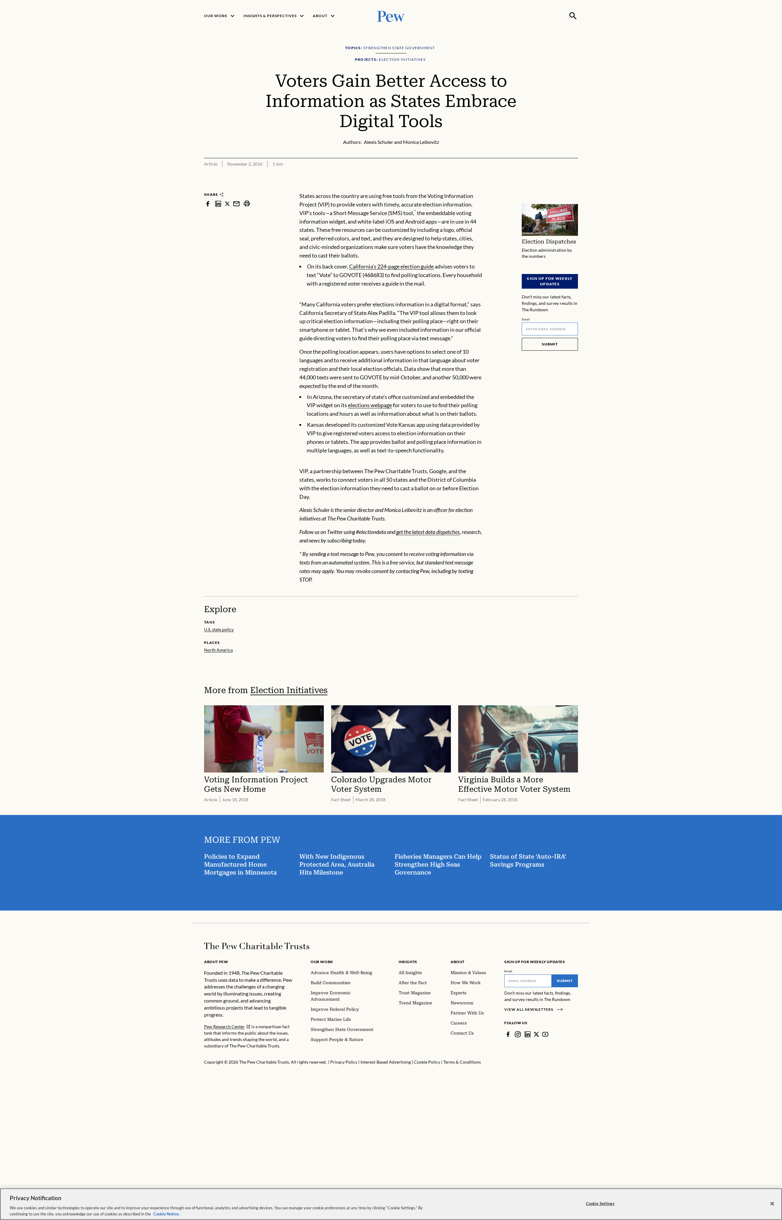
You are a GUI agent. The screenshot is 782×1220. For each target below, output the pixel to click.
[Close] (772, 1204)
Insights (408, 961)
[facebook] (207, 203)
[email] (236, 203)
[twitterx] (227, 203)
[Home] (256, 946)
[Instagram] (517, 1034)
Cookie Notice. (166, 1213)
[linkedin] (218, 203)
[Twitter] (536, 1034)
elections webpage (370, 405)
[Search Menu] (573, 16)
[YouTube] (545, 1034)
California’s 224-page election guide (391, 266)
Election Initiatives (288, 690)
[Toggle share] (574, 187)
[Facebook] (508, 1034)
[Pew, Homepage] (391, 15)
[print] (246, 203)
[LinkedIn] (527, 1034)
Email (526, 319)
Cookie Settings (600, 1203)
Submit (550, 344)
